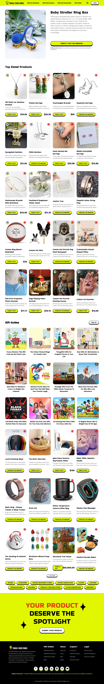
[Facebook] (36, 669)
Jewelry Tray (58, 201)
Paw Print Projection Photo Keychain (13, 299)
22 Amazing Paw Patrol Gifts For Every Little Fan (64, 422)
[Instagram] (62, 669)
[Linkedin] (52, 669)
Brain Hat (33, 508)
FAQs (61, 653)
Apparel (10, 583)
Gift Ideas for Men (49, 650)
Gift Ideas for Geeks (49, 656)
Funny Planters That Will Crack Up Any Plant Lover (16, 353)
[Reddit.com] (57, 669)
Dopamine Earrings (85, 103)
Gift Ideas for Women (50, 653)
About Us (63, 650)
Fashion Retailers (16, 587)
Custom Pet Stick (36, 250)
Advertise (72, 656)
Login (95, 3)
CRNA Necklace (35, 152)
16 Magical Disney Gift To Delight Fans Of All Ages (88, 422)
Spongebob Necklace (13, 152)
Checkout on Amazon (14, 470)
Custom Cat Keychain (85, 299)
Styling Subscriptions (73, 587)
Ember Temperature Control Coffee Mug (61, 507)
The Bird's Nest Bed (37, 459)
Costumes (93, 583)
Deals (62, 659)
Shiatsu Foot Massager (86, 508)
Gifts (61, 656)
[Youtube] (67, 669)
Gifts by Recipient (33, 3)
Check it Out (35, 470)
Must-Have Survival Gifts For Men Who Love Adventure (87, 389)
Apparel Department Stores (42, 583)
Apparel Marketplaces (65, 583)
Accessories (23, 583)
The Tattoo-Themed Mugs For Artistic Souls (40, 353)
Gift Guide (78, 3)
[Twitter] (41, 669)
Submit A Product (75, 653)
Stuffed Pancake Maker (86, 557)
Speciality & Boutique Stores (50, 587)
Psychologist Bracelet (62, 103)
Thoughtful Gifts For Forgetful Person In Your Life (64, 354)
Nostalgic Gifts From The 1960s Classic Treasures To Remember (64, 389)
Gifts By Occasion (48, 3)
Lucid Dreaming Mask (14, 459)
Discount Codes (74, 659)
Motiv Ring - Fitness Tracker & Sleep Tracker (15, 508)
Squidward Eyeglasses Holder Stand (38, 201)
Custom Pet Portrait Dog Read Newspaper (63, 250)
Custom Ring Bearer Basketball (13, 250)
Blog (45, 659)
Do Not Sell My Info (89, 653)
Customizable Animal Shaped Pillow (85, 250)
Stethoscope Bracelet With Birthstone (14, 201)
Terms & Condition (89, 656)
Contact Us (73, 650)
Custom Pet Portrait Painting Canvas (61, 299)
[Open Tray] (7, 11)
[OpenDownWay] (7, 75)
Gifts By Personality (64, 3)
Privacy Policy (88, 650)
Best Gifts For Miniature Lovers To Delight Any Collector (16, 389)
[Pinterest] (46, 669)
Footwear (31, 587)
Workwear (90, 587)
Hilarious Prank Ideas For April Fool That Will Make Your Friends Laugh (40, 389)
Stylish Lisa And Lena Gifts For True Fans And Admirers (40, 422)
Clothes (81, 583)
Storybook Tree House (62, 556)
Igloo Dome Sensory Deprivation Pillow (61, 459)
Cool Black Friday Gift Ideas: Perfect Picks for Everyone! (16, 422)
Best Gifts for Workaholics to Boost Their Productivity (88, 353)
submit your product (52, 630)
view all (94, 322)
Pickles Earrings (35, 103)
